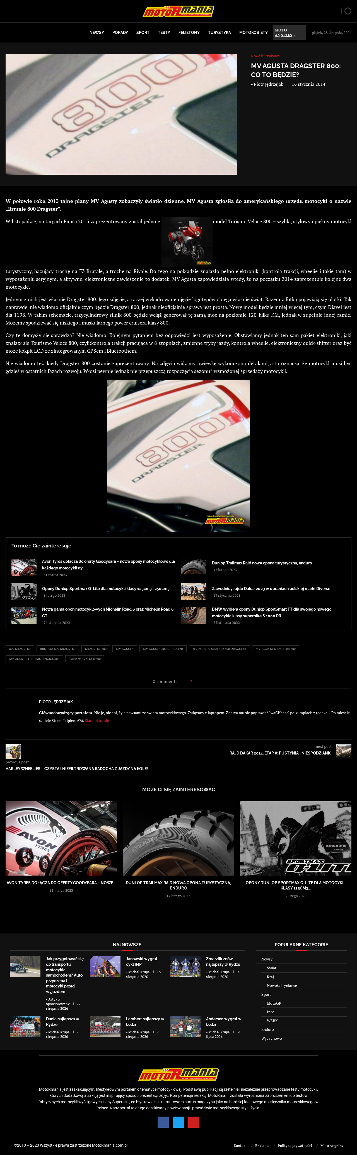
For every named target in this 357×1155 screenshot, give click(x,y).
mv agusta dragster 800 (276, 649)
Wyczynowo (271, 1038)
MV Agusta (125, 649)
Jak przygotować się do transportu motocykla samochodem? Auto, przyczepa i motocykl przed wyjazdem (65, 975)
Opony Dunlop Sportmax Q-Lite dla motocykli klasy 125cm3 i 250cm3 (106, 588)
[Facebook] (163, 1122)
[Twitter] (178, 1122)
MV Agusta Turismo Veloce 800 (34, 659)
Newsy (97, 32)
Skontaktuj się (97, 720)
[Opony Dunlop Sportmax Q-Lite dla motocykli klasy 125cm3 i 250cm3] (24, 591)
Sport (142, 32)
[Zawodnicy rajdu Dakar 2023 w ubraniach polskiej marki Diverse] (193, 591)
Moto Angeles (331, 1145)
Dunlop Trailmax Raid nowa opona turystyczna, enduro (262, 563)
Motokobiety (253, 32)
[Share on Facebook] (197, 681)
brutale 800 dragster (58, 649)
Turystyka (219, 32)
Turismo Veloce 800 (85, 659)
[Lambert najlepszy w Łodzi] (105, 1026)
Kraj (270, 976)
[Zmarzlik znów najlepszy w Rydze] (185, 966)
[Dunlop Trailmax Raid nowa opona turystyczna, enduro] (193, 565)
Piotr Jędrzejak (268, 84)
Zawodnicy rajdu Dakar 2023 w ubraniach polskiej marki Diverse (271, 588)
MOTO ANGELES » (285, 32)
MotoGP (274, 1003)
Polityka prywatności (295, 1145)
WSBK (272, 1020)
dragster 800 (96, 649)
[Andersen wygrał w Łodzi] (185, 1026)
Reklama (262, 1145)
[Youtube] (193, 1122)
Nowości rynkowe (282, 985)
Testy (164, 32)
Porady (120, 32)
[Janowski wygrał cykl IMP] (105, 966)
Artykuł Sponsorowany (58, 1001)
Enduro (267, 1029)
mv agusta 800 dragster (163, 649)
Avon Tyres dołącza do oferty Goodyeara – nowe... (61, 883)
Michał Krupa (139, 971)
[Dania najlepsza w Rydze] (25, 1026)
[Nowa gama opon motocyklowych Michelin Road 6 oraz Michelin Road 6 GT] (24, 615)
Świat (271, 967)
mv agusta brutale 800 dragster (219, 649)
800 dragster (20, 649)
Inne (271, 1011)
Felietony (189, 32)
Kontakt (240, 1145)
